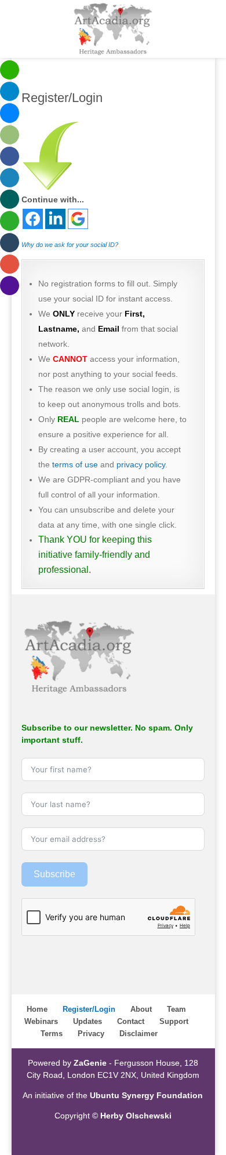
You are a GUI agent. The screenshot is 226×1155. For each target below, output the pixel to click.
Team (176, 1009)
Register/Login (89, 1009)
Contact (130, 1021)
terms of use (75, 464)
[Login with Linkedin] (55, 219)
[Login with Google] (78, 219)
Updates (87, 1021)
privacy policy (140, 464)
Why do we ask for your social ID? (69, 244)
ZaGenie (90, 1062)
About (141, 1009)
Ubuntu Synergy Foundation (146, 1095)
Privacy (91, 1033)
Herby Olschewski (136, 1115)
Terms (52, 1033)
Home (37, 1009)
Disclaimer (138, 1033)
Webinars (41, 1021)
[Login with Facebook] (33, 219)
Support (173, 1021)
